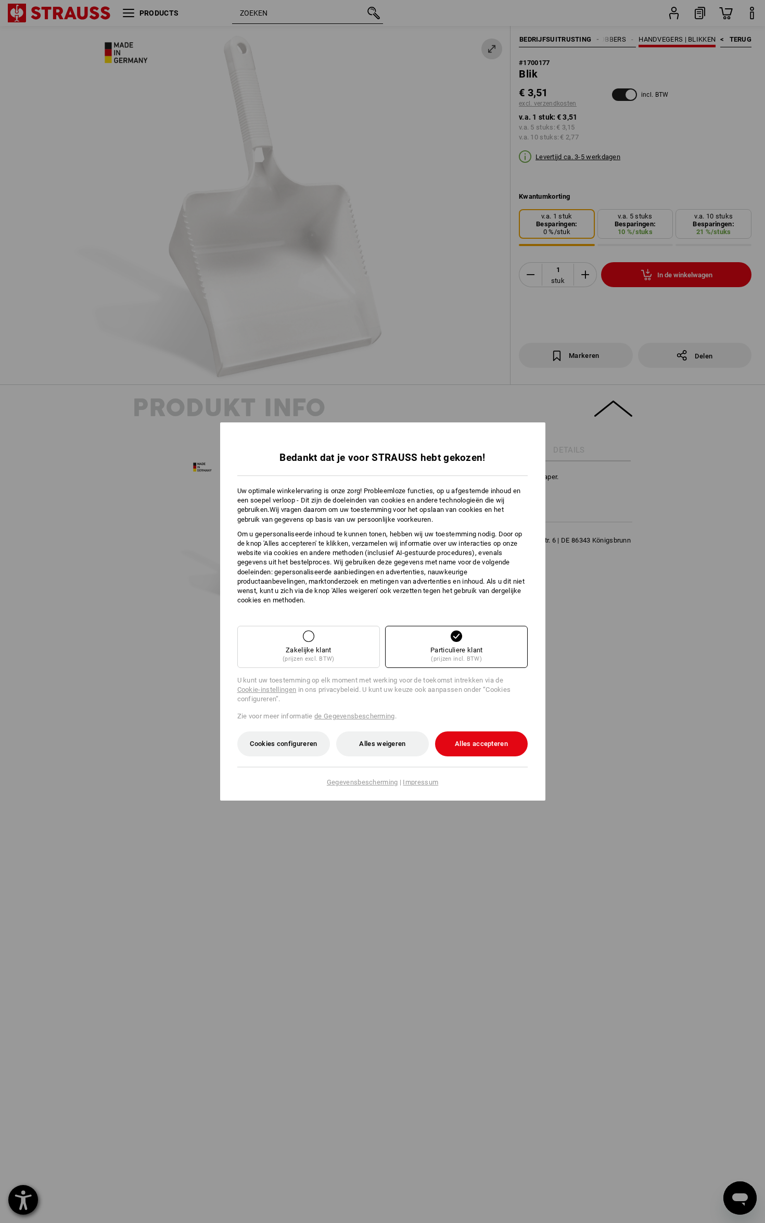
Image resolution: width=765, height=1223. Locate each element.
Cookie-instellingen (267, 689)
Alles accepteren (481, 744)
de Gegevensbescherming (354, 716)
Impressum (420, 782)
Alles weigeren (382, 744)
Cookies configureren (283, 744)
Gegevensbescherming (362, 782)
